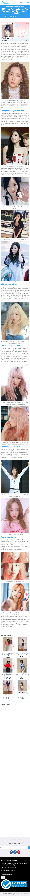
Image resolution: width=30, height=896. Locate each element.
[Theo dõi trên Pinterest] (18, 852)
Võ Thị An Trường (21, 16)
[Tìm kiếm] (24, 2)
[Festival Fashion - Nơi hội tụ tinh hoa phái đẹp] (7, 2)
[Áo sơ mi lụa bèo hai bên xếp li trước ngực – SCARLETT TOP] (8, 665)
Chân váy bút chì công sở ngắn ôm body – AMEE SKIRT (8, 697)
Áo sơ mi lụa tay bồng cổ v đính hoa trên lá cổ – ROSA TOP (7, 654)
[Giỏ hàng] (21, 2)
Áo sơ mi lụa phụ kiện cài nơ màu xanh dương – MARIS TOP (22, 676)
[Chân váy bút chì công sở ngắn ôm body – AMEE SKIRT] (8, 687)
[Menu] (28, 2)
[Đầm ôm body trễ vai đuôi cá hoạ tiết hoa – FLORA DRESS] (22, 687)
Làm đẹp (14, 6)
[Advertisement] (15, 770)
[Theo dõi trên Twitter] (15, 852)
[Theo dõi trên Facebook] (11, 852)
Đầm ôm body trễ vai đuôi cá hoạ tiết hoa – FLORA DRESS (22, 697)
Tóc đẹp (8, 6)
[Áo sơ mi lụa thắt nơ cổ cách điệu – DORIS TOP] (22, 644)
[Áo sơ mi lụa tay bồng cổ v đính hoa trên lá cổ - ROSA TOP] (8, 644)
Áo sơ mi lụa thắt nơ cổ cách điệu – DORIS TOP (22, 654)
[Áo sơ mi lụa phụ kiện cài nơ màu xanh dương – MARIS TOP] (22, 665)
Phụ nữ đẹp (20, 6)
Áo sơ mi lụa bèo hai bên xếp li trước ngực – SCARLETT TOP (8, 676)
